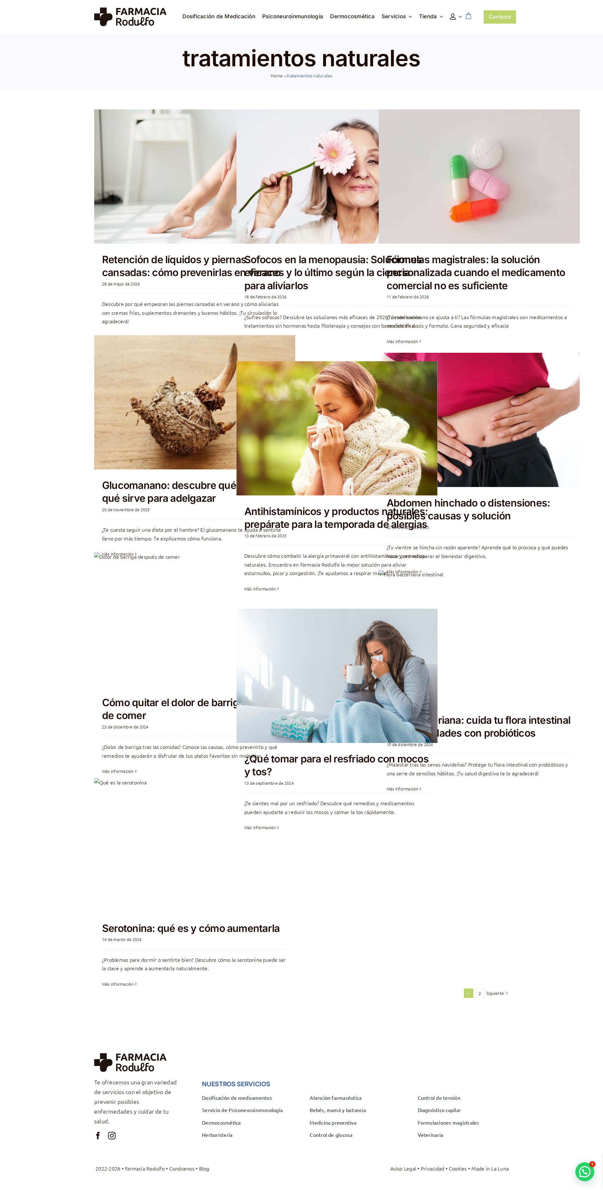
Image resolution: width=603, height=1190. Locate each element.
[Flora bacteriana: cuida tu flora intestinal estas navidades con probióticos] (479, 637)
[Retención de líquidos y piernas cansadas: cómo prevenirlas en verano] (194, 176)
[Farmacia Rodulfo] (130, 10)
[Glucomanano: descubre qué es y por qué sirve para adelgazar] (194, 402)
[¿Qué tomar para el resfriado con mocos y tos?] (336, 676)
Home (277, 75)
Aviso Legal (403, 1168)
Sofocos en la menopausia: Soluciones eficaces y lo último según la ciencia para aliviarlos (333, 272)
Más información (402, 341)
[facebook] (98, 1135)
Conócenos (181, 1168)
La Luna (500, 1168)
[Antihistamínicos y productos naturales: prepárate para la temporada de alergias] (336, 428)
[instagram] (112, 1135)
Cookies (458, 1168)
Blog (204, 1168)
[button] (584, 1171)
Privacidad (432, 1168)
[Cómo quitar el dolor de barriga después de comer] (194, 619)
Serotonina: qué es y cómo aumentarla (191, 928)
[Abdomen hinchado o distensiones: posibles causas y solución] (479, 420)
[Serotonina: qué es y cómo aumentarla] (194, 845)
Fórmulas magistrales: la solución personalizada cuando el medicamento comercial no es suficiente (476, 272)
